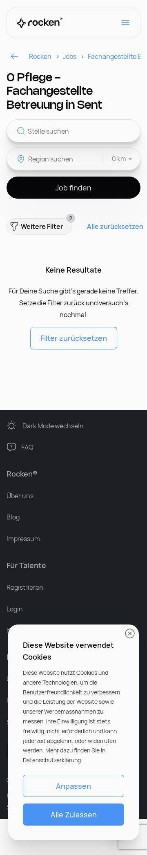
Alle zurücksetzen (115, 226)
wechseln (53, 425)
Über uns (20, 495)
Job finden (73, 187)
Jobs (69, 56)
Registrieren (25, 587)
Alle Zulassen (74, 814)
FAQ (27, 447)
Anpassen (73, 786)
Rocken (40, 56)
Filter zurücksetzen (73, 338)
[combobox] (118, 159)
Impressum (23, 538)
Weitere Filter (46, 224)
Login (15, 608)
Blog (13, 517)
